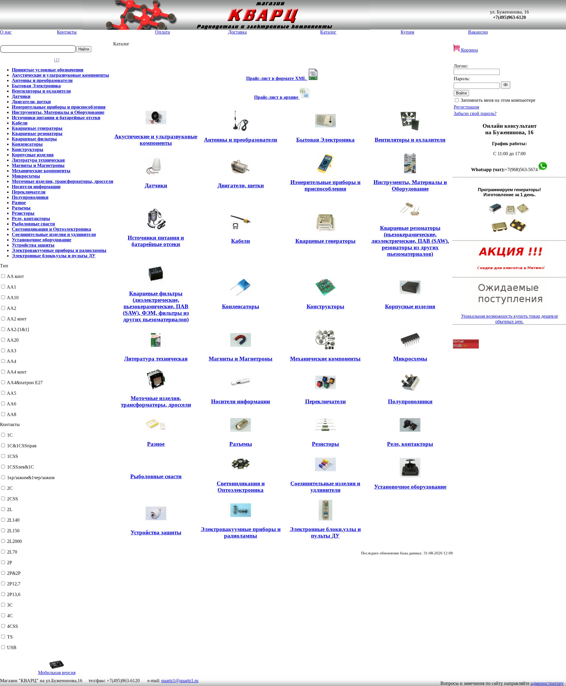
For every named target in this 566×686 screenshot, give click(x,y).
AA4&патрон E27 (25, 382)
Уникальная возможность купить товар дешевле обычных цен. (509, 319)
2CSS (12, 498)
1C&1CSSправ (22, 445)
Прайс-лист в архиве (277, 97)
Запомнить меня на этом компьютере (498, 100)
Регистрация (466, 106)
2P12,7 (13, 583)
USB (12, 647)
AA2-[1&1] (18, 329)
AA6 (11, 403)
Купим (407, 32)
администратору (547, 683)
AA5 (11, 393)
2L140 (13, 520)
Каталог (328, 32)
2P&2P (14, 573)
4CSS (12, 626)
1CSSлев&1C (20, 466)
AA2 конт (17, 318)
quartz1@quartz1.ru (179, 680)
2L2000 (14, 541)
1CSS (12, 456)
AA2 (11, 308)
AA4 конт (17, 371)
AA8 (11, 414)
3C (10, 605)
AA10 (13, 297)
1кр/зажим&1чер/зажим (31, 477)
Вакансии (478, 32)
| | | (56, 59)
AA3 (11, 350)
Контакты (67, 32)
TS (10, 636)
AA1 (11, 286)
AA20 (13, 340)
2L (9, 509)
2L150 (13, 530)
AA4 (11, 361)
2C (10, 488)
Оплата (162, 32)
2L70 (12, 551)
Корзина (469, 50)
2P (9, 562)
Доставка (237, 32)
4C (10, 615)
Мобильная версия (56, 672)
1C (10, 435)
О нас (5, 32)
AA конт (15, 276)
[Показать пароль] (505, 85)
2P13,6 (13, 594)
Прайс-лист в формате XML (276, 78)
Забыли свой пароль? (475, 113)
